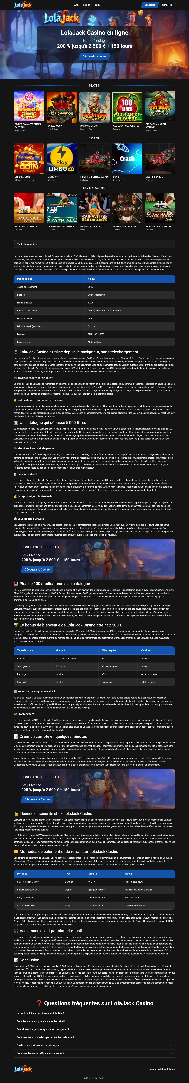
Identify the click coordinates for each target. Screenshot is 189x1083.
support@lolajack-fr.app (162, 1069)
